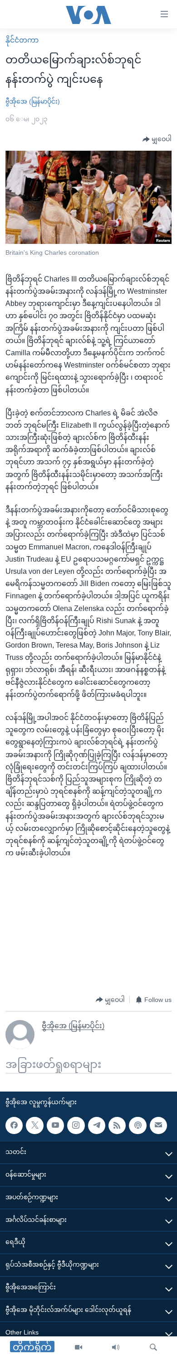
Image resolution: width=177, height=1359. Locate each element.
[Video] (78, 1347)
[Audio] (115, 1347)
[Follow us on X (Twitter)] (34, 1125)
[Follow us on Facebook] (14, 1125)
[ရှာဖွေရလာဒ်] (153, 1347)
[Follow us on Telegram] (96, 1125)
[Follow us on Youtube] (55, 1125)
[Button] (157, 139)
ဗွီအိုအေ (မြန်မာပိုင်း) (32, 101)
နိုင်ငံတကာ (22, 40)
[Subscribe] (158, 1125)
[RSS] (117, 1125)
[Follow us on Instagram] (75, 1125)
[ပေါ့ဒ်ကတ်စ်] (137, 1125)
